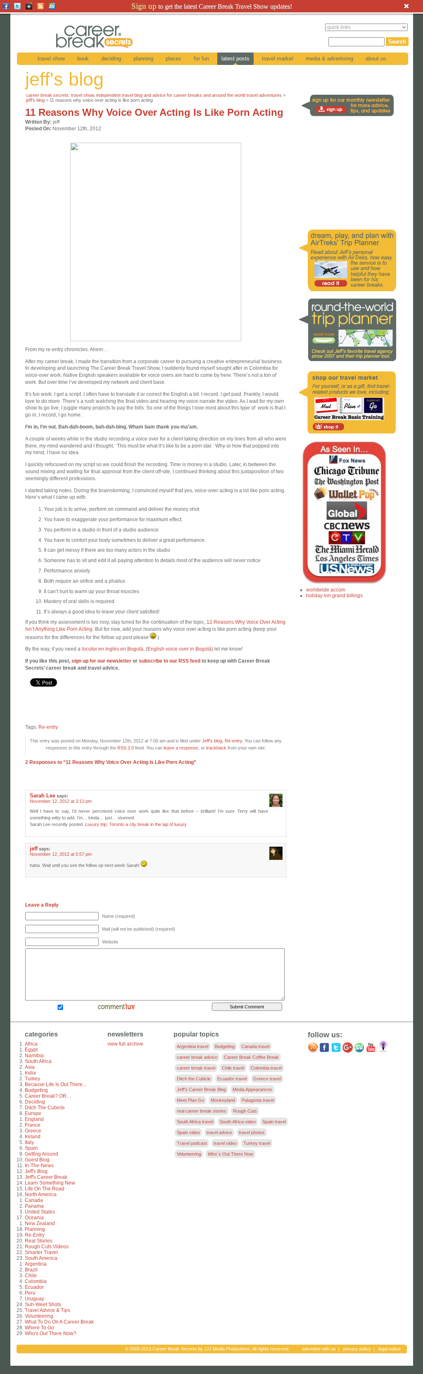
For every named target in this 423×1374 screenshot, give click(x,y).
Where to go (39, 1328)
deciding (111, 58)
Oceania (34, 1218)
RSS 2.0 (125, 747)
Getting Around (41, 1154)
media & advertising (329, 58)
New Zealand (40, 1223)
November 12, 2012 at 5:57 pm (61, 854)
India (30, 1073)
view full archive (125, 1044)
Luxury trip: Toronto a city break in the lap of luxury (136, 824)
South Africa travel (195, 1121)
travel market (277, 58)
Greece (33, 1131)
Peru (30, 1293)
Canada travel (255, 1046)
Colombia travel (266, 1067)
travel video (225, 1143)
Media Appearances (252, 1089)
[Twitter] (17, 6)
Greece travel (267, 1078)
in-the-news (39, 1165)
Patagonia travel (258, 1100)
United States (40, 1212)
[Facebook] (6, 6)
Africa (31, 1044)
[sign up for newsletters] (349, 117)
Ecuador (34, 1287)
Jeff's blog (35, 100)
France (32, 1125)
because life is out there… (56, 1084)
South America (41, 1258)
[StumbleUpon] (52, 6)
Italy (29, 1142)
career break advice (197, 1057)
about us (376, 58)
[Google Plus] (29, 6)
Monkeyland (223, 1100)
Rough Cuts (245, 1110)
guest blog (37, 1160)
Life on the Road (44, 1189)
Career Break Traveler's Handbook (236, 6)
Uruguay (34, 1299)
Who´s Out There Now (230, 1153)
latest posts (235, 58)
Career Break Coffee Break (251, 1057)
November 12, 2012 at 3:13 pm (61, 801)
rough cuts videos (47, 1247)
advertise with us (319, 1348)
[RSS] (40, 6)
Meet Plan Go (190, 1100)
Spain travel (274, 1121)
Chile (31, 1275)
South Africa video (238, 1121)
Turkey (32, 1079)
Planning (143, 58)
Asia (30, 1067)
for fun (201, 58)
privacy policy (357, 1348)
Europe (33, 1113)
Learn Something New (50, 1183)
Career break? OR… (48, 1096)
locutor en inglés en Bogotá (112, 649)
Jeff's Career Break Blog (201, 1089)
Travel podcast (192, 1143)
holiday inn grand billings (334, 595)
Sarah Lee (42, 795)
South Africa (38, 1061)
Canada (34, 1200)
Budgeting (36, 1090)
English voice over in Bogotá (179, 649)
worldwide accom (325, 590)
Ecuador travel (232, 1078)
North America (41, 1194)
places (173, 58)
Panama (34, 1206)
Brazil (31, 1270)
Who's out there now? (50, 1333)
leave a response (181, 747)
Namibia (34, 1055)
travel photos (252, 1132)
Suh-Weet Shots (43, 1304)
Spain (31, 1148)
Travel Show (51, 58)
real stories (38, 1241)
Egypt (31, 1050)
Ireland (32, 1136)
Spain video (188, 1132)
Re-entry (48, 727)
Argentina (36, 1264)
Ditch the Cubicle (45, 1108)
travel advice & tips (47, 1310)
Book (83, 58)
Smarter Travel (41, 1252)
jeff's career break (46, 1177)
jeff (34, 848)
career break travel (196, 1067)
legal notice (389, 1348)
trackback (216, 747)
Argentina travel (192, 1046)
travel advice (219, 1132)
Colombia (36, 1281)
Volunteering (39, 1316)
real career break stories (201, 1110)
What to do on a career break (59, 1322)
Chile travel (233, 1067)
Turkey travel (256, 1143)
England (34, 1119)
